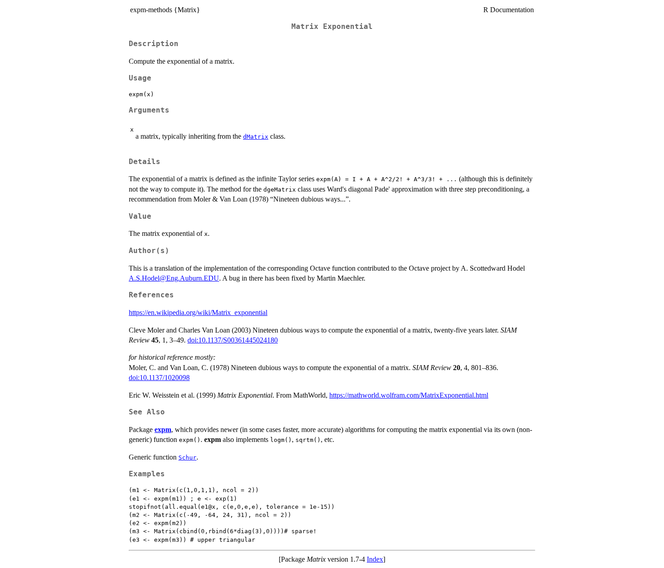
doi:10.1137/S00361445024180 (232, 340)
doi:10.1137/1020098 (159, 377)
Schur (187, 457)
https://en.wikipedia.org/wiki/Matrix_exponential (198, 312)
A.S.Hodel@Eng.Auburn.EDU (174, 278)
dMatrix (255, 136)
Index (375, 559)
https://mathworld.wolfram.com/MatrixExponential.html (408, 395)
